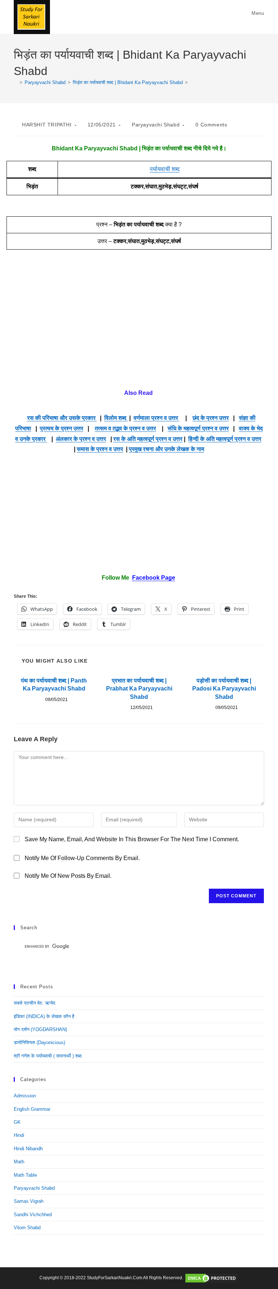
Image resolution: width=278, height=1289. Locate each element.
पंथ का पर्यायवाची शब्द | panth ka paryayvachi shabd (54, 684)
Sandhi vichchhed (33, 1214)
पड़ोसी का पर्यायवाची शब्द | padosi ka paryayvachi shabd (224, 688)
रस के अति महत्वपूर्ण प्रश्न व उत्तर (147, 439)
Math (19, 1161)
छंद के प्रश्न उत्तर (211, 418)
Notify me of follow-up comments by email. (82, 858)
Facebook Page (153, 578)
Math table (25, 1175)
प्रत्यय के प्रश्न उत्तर (61, 428)
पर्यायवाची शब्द (165, 169)
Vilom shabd (27, 1227)
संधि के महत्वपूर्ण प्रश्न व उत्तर (198, 428)
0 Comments (211, 125)
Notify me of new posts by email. (68, 876)
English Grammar (32, 1109)
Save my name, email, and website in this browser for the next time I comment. (132, 839)
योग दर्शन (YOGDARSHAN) (40, 1029)
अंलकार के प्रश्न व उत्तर (81, 439)
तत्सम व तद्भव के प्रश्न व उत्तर (125, 428)
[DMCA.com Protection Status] (211, 1277)
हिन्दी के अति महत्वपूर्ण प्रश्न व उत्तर (224, 439)
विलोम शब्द (116, 418)
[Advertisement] (139, 323)
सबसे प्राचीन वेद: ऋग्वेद (34, 1003)
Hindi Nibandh (28, 1148)
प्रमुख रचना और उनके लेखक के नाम (166, 449)
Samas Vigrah (28, 1201)
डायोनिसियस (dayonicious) (39, 1042)
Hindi (19, 1135)
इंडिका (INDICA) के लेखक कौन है (44, 1016)
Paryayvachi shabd (156, 125)
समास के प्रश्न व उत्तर (100, 449)
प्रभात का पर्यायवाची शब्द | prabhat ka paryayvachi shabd (139, 688)
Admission (25, 1095)
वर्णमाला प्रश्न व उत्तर (157, 418)
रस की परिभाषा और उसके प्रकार (62, 418)
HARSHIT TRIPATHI (47, 125)
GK (17, 1122)
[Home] (15, 82)
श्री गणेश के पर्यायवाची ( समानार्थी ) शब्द (48, 1056)
